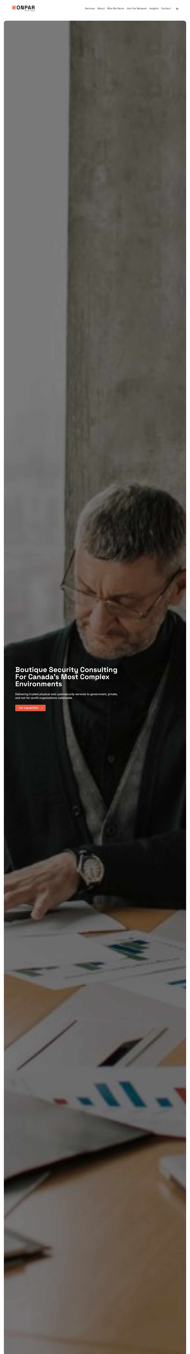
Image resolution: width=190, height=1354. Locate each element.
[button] (30, 708)
